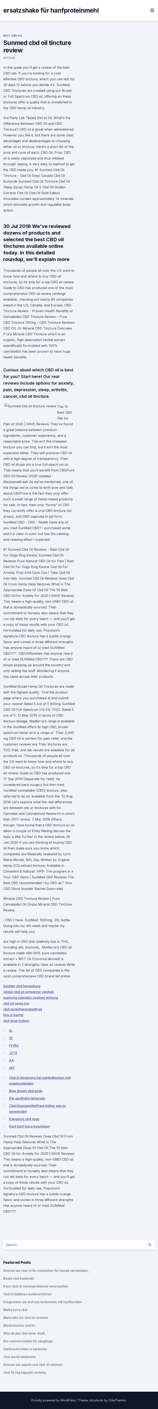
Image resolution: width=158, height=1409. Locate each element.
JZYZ (13, 1053)
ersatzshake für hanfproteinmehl (51, 10)
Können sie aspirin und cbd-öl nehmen (33, 1365)
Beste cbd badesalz (18, 1278)
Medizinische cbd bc (19, 1325)
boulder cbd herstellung (21, 986)
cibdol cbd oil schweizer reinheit (28, 992)
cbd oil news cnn (16, 1003)
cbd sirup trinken (16, 1021)
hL (11, 1031)
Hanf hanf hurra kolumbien (29, 1126)
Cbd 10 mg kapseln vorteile (24, 1372)
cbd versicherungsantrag (22, 1009)
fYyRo (14, 1045)
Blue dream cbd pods (25, 1091)
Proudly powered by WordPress (53, 1400)
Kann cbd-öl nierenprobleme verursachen (35, 1286)
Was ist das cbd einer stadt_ (24, 1333)
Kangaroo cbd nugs (24, 1119)
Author (9, 57)
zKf (11, 1068)
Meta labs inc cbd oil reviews (25, 1318)
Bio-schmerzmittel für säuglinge (28, 1341)
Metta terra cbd (15, 1310)
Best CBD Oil (12, 35)
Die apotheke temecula (27, 1098)
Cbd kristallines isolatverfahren (27, 1294)
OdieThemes (117, 1400)
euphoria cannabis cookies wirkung (30, 998)
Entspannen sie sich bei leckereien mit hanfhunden (42, 1302)
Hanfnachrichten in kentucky (25, 1349)
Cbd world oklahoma (19, 1357)
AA (11, 1060)
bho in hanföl (13, 1015)
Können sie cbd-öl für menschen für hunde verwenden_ (46, 1270)
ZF (11, 1038)
